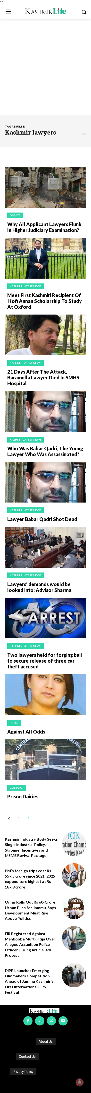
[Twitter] (51, 1020)
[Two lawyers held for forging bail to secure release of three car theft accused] (45, 618)
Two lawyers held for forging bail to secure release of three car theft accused (44, 660)
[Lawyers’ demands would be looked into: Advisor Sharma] (45, 547)
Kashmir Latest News (25, 286)
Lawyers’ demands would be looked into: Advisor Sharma (39, 587)
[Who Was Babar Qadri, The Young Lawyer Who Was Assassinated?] (45, 411)
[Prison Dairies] (45, 759)
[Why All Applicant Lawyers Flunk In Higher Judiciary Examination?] (45, 187)
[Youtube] (63, 1020)
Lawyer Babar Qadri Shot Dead (42, 519)
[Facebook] (28, 1020)
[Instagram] (39, 1020)
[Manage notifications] (79, 1082)
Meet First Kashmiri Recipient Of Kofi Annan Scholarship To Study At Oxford (44, 301)
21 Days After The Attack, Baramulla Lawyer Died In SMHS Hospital (43, 377)
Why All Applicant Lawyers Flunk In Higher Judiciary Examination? (44, 227)
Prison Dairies (22, 796)
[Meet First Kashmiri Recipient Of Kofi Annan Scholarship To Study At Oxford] (45, 258)
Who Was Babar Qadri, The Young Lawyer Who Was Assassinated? (45, 451)
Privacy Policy (23, 1072)
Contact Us (27, 1057)
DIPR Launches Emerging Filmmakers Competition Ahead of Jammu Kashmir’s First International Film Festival (29, 981)
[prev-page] (9, 818)
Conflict (17, 787)
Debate (15, 215)
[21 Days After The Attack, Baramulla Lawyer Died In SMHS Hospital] (45, 335)
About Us (46, 1041)
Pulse (14, 723)
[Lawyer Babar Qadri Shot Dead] (45, 482)
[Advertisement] (45, 66)
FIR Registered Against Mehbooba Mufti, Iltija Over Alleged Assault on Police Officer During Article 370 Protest (30, 944)
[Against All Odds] (45, 694)
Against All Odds (26, 731)
